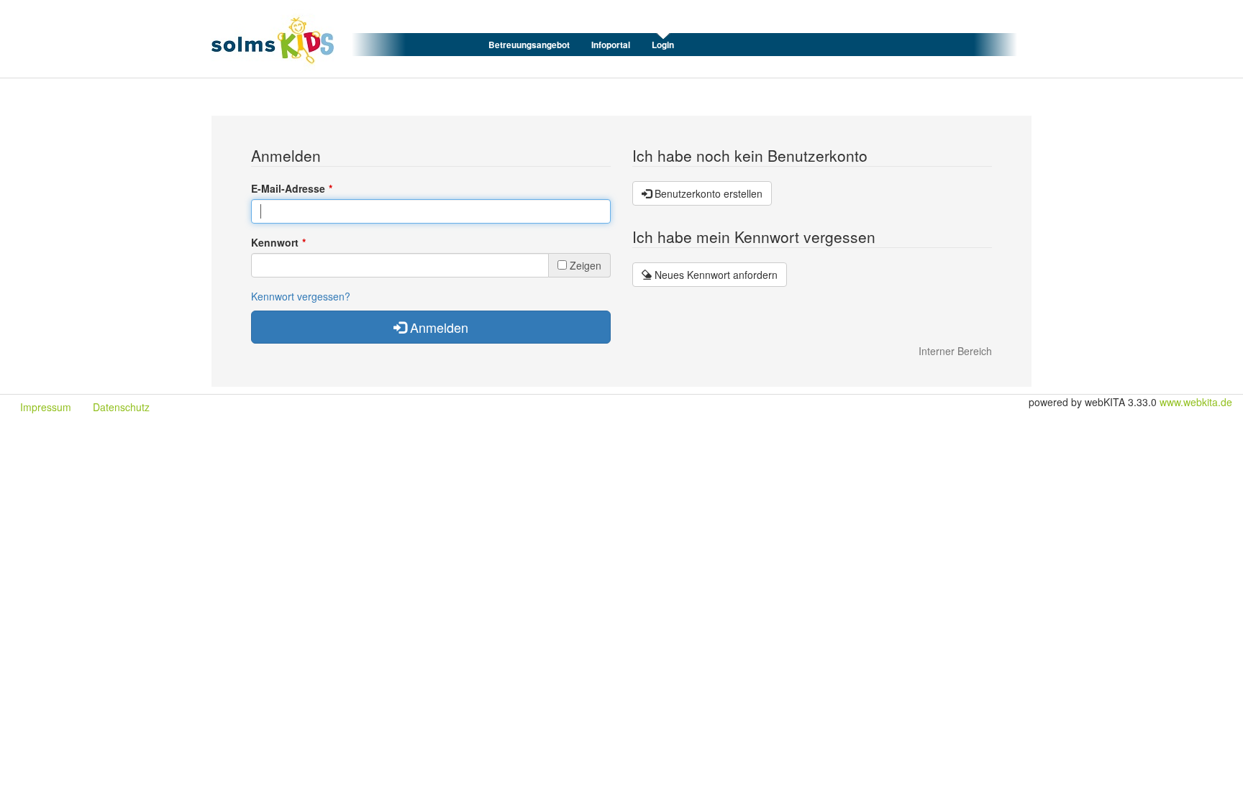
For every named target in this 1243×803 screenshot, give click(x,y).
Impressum (45, 407)
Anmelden (437, 327)
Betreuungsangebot (529, 45)
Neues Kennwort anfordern (715, 274)
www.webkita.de (1196, 402)
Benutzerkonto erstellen (707, 193)
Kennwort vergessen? (300, 296)
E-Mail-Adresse (288, 188)
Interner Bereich (955, 351)
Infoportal (610, 45)
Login (663, 45)
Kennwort (275, 242)
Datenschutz (121, 407)
